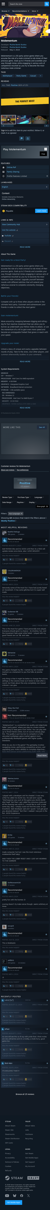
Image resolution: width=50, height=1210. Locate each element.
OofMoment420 (14, 883)
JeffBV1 (11, 960)
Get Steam (29, 1153)
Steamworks (10, 1134)
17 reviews (11, 885)
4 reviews (11, 928)
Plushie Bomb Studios (18, 45)
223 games (11, 963)
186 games (11, 534)
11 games (11, 614)
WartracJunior (13, 778)
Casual (33, 76)
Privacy (8, 1153)
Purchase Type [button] (23, 497)
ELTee (10, 835)
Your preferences (23, 470)
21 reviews (11, 781)
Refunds (8, 1170)
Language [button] (38, 497)
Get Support (30, 1162)
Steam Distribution (12, 1138)
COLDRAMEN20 (14, 571)
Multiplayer (7, 76)
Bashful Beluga (14, 532)
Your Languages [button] (14, 514)
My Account (30, 1166)
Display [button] (32, 502)
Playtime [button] (20, 502)
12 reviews (21, 963)
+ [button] (40, 76)
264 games (11, 655)
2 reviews (11, 573)
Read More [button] (42, 755)
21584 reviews (25, 710)
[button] (5, 11)
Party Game (21, 76)
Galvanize (11, 653)
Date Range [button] (6, 502)
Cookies (8, 1166)
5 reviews (21, 655)
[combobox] (26, 4)
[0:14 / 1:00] (25, 101)
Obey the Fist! (13, 708)
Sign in (4, 130)
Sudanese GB (13, 612)
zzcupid (11, 926)
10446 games (12, 710)
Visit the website (9, 230)
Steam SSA (9, 1130)
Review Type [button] (7, 497)
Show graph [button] (41, 506)
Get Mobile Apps (13, 1202)
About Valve (30, 1126)
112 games (11, 837)
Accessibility (10, 1158)
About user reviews (7, 470)
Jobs (27, 1130)
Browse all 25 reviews (25, 1094)
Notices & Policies (12, 1162)
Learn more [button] (41, 211)
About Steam (10, 1126)
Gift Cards (9, 1143)
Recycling (29, 1138)
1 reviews (21, 534)
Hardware (29, 1134)
